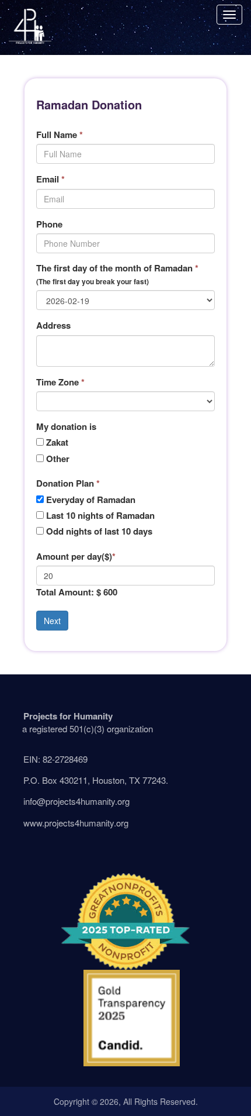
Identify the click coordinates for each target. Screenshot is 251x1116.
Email (50, 179)
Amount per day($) (76, 556)
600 (110, 592)
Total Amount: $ (68, 592)
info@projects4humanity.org (76, 801)
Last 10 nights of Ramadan (100, 515)
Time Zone (60, 382)
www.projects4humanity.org (75, 823)
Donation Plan (68, 483)
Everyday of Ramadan (90, 500)
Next (52, 620)
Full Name (59, 135)
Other (57, 459)
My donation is (66, 427)
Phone (49, 224)
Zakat (57, 442)
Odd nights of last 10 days (99, 531)
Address (53, 325)
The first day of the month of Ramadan (117, 274)
